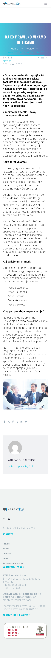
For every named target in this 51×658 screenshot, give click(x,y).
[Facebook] (5, 421)
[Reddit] (26, 421)
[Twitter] (9, 421)
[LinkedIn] (21, 421)
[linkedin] (9, 519)
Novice (7, 61)
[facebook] (4, 519)
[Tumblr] (17, 421)
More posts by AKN (22, 466)
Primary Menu (45, 4)
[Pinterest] (13, 421)
